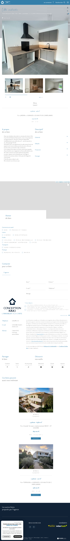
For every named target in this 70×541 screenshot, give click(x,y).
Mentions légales (37, 537)
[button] (10, 97)
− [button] (68, 185)
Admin (42, 537)
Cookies (30, 538)
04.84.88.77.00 (15, 320)
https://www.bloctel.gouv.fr (37, 341)
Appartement (25, 13)
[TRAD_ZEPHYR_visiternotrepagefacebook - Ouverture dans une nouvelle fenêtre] (30, 527)
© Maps (61, 181)
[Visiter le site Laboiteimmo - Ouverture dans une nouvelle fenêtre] (61, 538)
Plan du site (31, 537)
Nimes (20, 13)
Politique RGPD (25, 538)
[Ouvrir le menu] (68, 2)
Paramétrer (6, 536)
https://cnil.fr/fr (40, 334)
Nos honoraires (24, 537)
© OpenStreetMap (67, 181)
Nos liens (46, 537)
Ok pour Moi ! (17, 536)
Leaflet (57, 181)
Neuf (17, 13)
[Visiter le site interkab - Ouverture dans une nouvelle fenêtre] (61, 526)
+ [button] (68, 183)
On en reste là (17, 522)
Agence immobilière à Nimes (8, 13)
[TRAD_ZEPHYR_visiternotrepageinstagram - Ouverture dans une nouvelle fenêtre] (33, 527)
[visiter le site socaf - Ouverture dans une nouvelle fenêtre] (51, 526)
